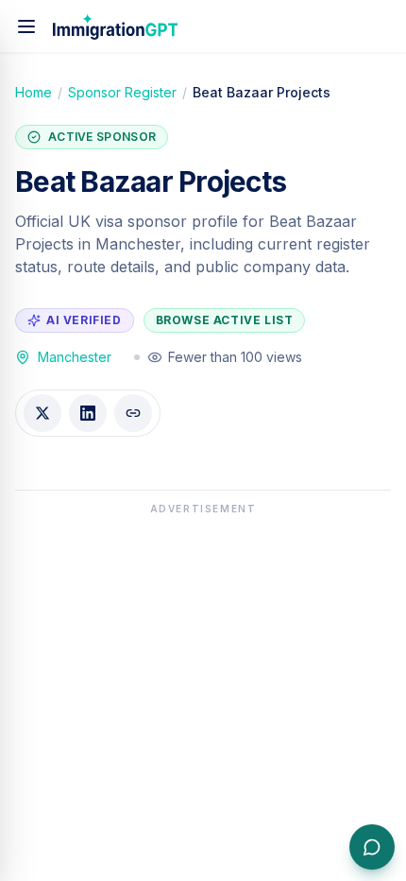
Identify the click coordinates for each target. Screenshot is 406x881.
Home (33, 92)
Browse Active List (225, 320)
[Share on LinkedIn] (88, 413)
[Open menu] (26, 26)
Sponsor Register (122, 92)
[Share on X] (42, 413)
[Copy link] (133, 413)
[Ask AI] (372, 847)
